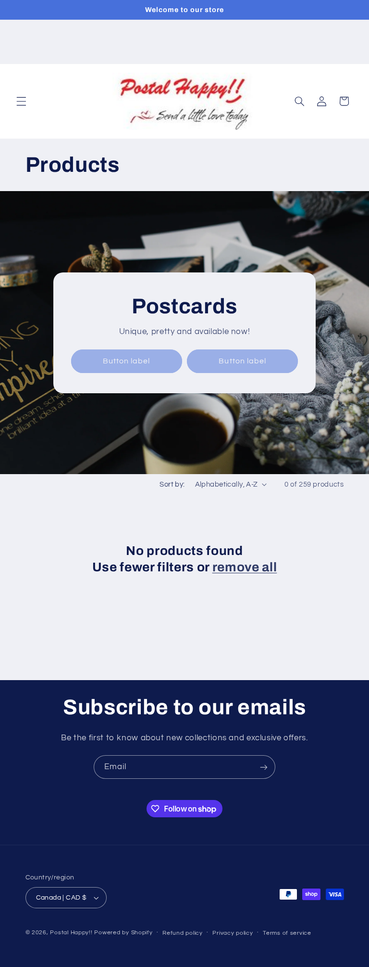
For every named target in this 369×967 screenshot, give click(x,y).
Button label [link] (126, 361)
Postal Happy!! (71, 932)
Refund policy (182, 933)
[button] (21, 101)
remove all (244, 567)
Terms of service (287, 933)
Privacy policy (232, 933)
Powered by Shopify (123, 932)
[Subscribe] (264, 767)
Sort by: (172, 484)
